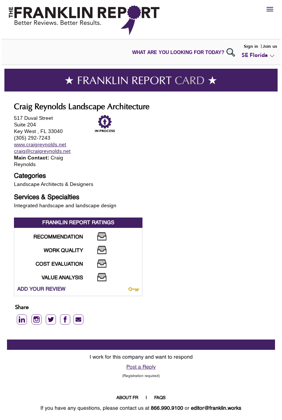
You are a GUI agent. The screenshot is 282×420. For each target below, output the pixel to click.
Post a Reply (141, 367)
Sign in (251, 46)
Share (22, 307)
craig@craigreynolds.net (42, 151)
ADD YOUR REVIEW (41, 289)
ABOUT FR (127, 398)
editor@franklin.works (216, 408)
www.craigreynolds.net (40, 144)
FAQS (160, 398)
